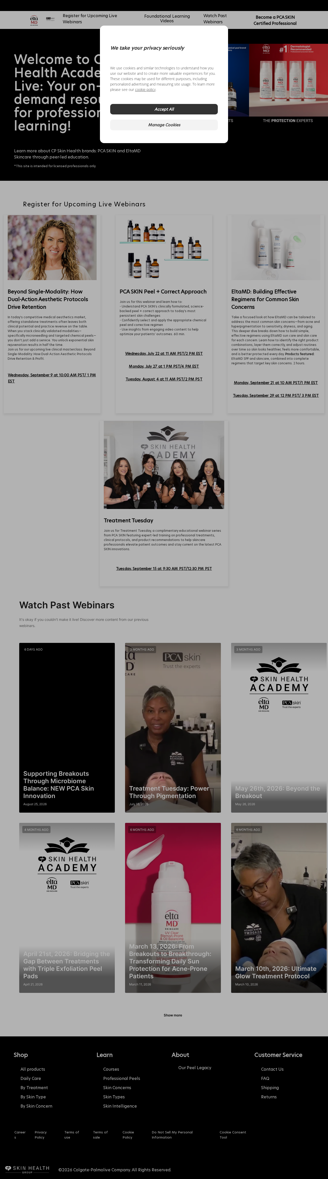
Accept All (164, 109)
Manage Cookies (164, 125)
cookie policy (145, 89)
